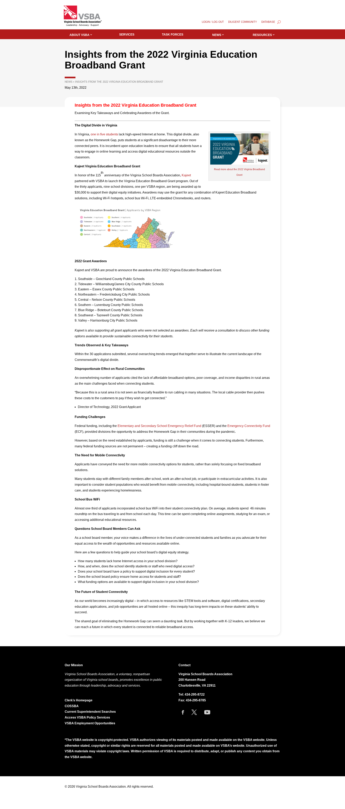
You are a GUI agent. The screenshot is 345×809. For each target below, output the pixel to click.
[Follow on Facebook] (182, 712)
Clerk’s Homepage (78, 700)
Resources (262, 35)
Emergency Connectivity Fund (248, 426)
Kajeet (186, 175)
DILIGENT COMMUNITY (242, 22)
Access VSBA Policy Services (88, 717)
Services (126, 34)
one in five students (104, 134)
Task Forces (172, 34)
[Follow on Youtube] (207, 712)
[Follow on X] (194, 712)
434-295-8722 (195, 694)
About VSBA (79, 35)
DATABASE (268, 22)
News (216, 35)
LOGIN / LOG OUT (213, 22)
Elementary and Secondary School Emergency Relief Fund (159, 426)
